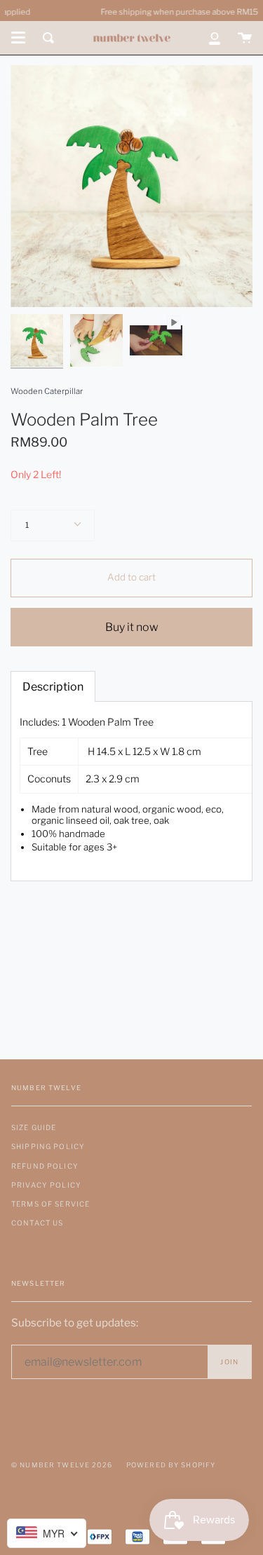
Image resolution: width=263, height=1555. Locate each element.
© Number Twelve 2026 (61, 1465)
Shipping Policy (48, 1146)
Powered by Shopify (171, 1465)
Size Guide (33, 1127)
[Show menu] (18, 37)
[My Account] (214, 38)
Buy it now (132, 627)
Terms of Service (50, 1204)
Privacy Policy (46, 1185)
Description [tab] (52, 686)
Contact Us (37, 1222)
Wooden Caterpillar (47, 391)
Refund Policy (45, 1166)
